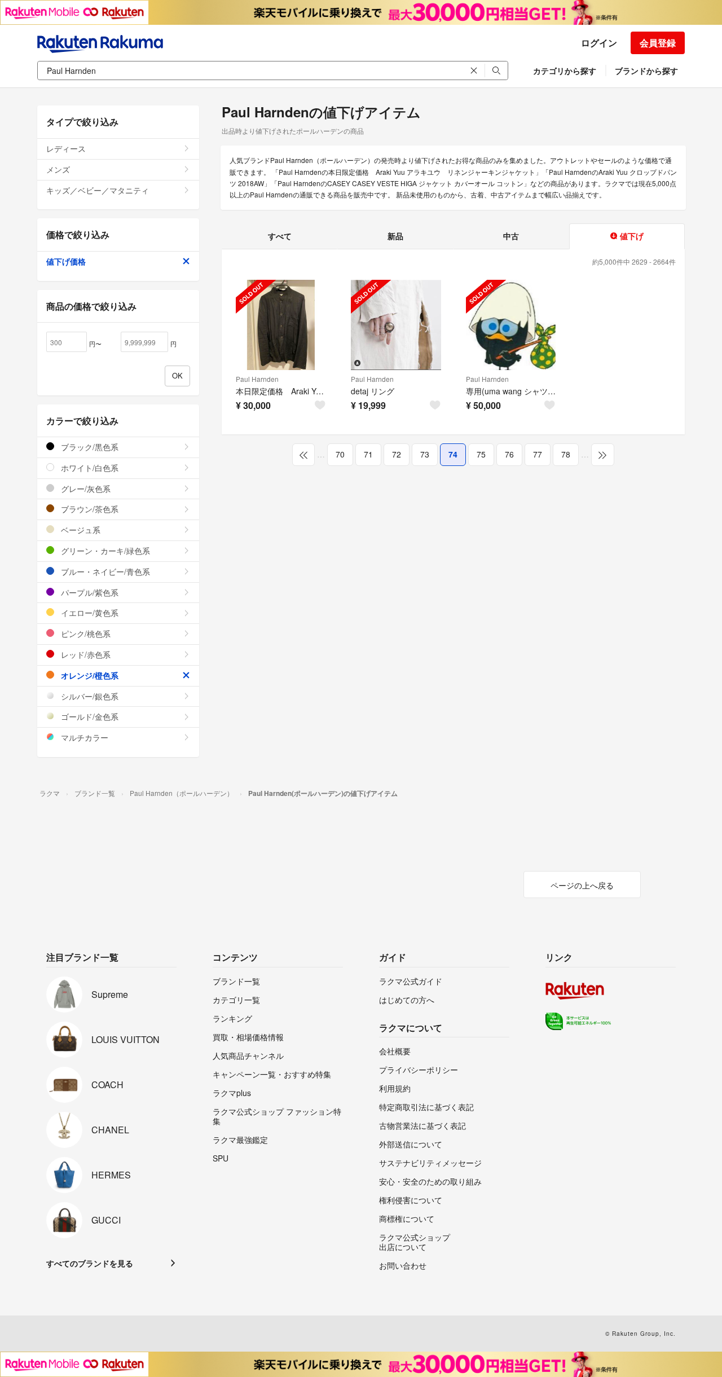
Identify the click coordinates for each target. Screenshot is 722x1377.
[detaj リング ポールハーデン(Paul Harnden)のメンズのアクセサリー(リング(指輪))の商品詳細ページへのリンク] (396, 325)
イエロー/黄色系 (88, 612)
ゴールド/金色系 (88, 716)
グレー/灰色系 (85, 488)
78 (565, 454)
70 (340, 454)
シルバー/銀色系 (88, 696)
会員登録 (658, 42)
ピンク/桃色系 (85, 633)
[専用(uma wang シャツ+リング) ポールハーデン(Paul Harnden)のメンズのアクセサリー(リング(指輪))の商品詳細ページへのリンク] (511, 325)
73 (424, 454)
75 (481, 454)
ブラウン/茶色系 (88, 508)
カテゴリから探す (564, 70)
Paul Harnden (257, 379)
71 (368, 454)
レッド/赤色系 (85, 654)
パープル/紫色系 (88, 592)
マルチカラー (83, 737)
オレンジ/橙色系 (88, 675)
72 (396, 454)
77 (537, 454)
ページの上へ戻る (582, 885)
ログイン (599, 42)
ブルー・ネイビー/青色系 (104, 571)
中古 (511, 235)
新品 (395, 235)
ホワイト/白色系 (88, 467)
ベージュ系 (79, 529)
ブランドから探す (646, 70)
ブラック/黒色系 (88, 446)
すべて (280, 235)
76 (509, 454)
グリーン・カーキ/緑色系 (104, 550)
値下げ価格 (66, 261)
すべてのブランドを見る (89, 1263)
